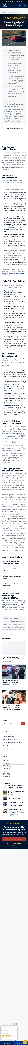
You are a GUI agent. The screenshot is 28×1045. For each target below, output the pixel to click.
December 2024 (7, 774)
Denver (11, 252)
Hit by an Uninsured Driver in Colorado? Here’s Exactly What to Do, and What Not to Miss (10, 682)
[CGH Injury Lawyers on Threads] (19, 1)
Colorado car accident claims (17, 549)
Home (3, 10)
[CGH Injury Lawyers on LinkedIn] (13, 1)
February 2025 (6, 771)
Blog (7, 10)
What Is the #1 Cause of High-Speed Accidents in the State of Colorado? (11, 562)
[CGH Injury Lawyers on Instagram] (8, 1)
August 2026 (6, 759)
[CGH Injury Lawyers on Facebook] (6, 1)
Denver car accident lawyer (11, 407)
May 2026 (5, 760)
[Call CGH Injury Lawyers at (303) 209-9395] (19, 5)
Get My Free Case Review (14, 839)
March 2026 (6, 763)
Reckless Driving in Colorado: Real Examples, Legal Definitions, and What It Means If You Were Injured (11, 707)
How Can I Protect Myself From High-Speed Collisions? (11, 584)
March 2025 (6, 770)
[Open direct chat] (14, 1024)
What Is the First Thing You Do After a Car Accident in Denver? (11, 658)
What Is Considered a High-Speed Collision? (10, 570)
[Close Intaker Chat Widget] (16, 1024)
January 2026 (6, 765)
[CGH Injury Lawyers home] (5, 5)
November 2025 (7, 767)
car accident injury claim (18, 273)
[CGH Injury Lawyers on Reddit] (22, 1)
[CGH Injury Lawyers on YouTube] (17, 1)
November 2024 (7, 776)
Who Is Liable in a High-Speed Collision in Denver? (12, 577)
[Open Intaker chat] (15, 1040)
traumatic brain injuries (16, 294)
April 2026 (5, 762)
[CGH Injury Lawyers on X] (11, 1)
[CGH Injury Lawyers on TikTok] (15, 1)
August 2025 (6, 768)
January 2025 (6, 773)
